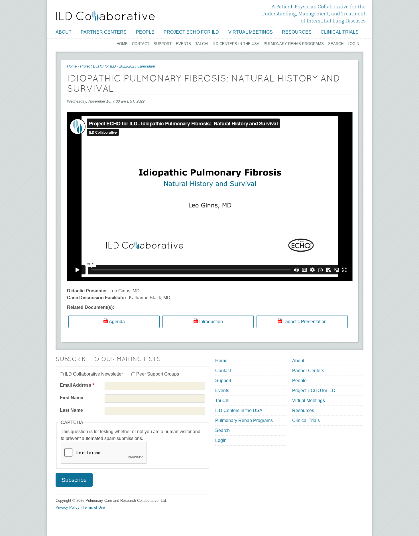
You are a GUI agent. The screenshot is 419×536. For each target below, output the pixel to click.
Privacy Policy (68, 507)
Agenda (117, 321)
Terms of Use (94, 507)
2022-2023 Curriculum (137, 66)
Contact (140, 44)
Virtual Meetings (250, 32)
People (145, 32)
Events (183, 44)
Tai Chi (201, 44)
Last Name (71, 410)
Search (335, 44)
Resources (297, 32)
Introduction (211, 321)
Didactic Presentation (305, 321)
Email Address (77, 385)
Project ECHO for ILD (191, 32)
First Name (71, 397)
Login (353, 44)
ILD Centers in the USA (236, 44)
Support (163, 44)
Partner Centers (104, 32)
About (64, 32)
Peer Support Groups (157, 374)
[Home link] (105, 16)
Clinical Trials (340, 32)
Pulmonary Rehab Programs (294, 44)
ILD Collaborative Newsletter (94, 374)
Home (122, 44)
